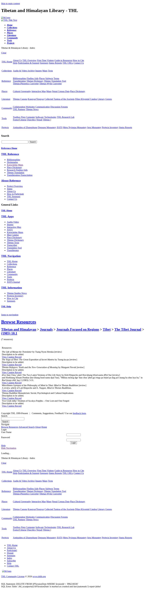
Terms (56, 78)
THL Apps (7, 216)
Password (5, 437)
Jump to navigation (9, 314)
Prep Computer (28, 117)
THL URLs (67, 63)
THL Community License (13, 576)
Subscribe (11, 560)
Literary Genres (105, 99)
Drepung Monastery (47, 127)
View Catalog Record (12, 357)
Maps (44, 70)
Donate (10, 553)
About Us (17, 60)
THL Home (7, 61)
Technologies (50, 117)
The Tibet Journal (127, 329)
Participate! (12, 550)
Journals (46, 329)
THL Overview (29, 60)
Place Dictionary (77, 91)
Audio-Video (13, 222)
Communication (42, 107)
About (38, 427)
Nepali (39, 119)
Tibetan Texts (13, 242)
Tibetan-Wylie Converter (50, 83)
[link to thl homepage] (6, 571)
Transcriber (12, 245)
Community (7, 108)
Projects (5, 127)
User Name (6, 432)
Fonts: (16, 119)
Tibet (107, 329)
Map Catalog (13, 235)
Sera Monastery (94, 127)
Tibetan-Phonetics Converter (26, 83)
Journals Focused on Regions (77, 329)
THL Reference (10, 154)
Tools (4, 118)
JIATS (59, 127)
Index (9, 558)
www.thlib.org (39, 576)
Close (3, 53)
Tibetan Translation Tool (55, 81)
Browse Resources (18, 321)
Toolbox (17, 117)
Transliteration (19, 81)
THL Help (6, 306)
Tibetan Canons (20, 99)
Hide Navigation (8, 448)
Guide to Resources (63, 60)
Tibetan (46, 119)
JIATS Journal (13, 282)
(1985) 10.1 (9, 333)
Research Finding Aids (17, 170)
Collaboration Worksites (24, 107)
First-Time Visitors (45, 60)
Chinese (23, 119)
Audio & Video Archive (24, 70)
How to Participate (15, 194)
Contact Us (79, 63)
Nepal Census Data (60, 91)
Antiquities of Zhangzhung (25, 127)
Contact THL (13, 566)
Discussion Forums (59, 107)
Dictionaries (12, 162)
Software (39, 117)
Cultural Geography (22, 91)
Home (44, 427)
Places (42, 78)
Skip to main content (10, 3)
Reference (6, 81)
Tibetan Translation (15, 172)
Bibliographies (19, 78)
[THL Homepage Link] (5, 17)
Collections (7, 70)
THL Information (11, 287)
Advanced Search (27, 427)
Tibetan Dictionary (34, 81)
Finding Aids (32, 78)
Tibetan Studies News (17, 293)
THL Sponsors (13, 196)
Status (9, 189)
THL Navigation (11, 255)
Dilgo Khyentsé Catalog (86, 99)
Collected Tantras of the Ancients (60, 99)
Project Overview (15, 186)
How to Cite (78, 60)
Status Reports (55, 63)
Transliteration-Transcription (19, 175)
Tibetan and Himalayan (18, 329)
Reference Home (9, 148)
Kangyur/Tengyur (36, 99)
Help (15, 63)
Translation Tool (14, 248)
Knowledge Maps (15, 165)
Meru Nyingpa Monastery (75, 127)
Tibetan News (32, 109)
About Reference (11, 180)
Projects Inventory (110, 127)
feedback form (79, 413)
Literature (6, 99)
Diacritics (31, 119)
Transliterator (13, 250)
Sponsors (44, 63)
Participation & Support (28, 63)
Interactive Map (39, 91)
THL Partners (19, 109)
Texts (50, 70)
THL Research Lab (65, 117)
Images (38, 70)
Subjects (49, 78)
